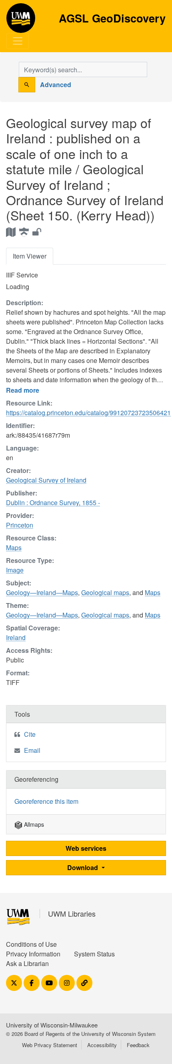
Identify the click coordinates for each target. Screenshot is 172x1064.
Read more (22, 390)
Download (83, 867)
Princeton (19, 525)
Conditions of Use (31, 944)
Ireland (16, 637)
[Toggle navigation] (17, 41)
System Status (94, 953)
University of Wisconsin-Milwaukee (52, 1025)
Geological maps (105, 592)
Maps (14, 547)
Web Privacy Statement (49, 1045)
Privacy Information (33, 953)
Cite (30, 734)
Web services (86, 848)
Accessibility (102, 1045)
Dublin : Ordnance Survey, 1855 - (53, 502)
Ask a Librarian (27, 963)
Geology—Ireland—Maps (42, 592)
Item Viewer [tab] (29, 256)
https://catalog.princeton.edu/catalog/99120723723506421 (88, 412)
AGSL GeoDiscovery (20, 21)
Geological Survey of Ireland (46, 480)
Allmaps (33, 824)
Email (32, 750)
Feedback (138, 1045)
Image (15, 570)
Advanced (55, 84)
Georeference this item (46, 801)
